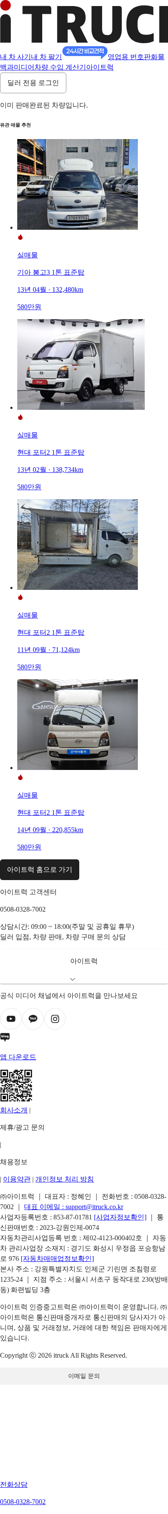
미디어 (24, 67)
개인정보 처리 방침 (64, 1179)
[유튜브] (11, 1027)
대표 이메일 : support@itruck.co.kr (73, 1206)
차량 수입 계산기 (60, 67)
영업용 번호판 (129, 56)
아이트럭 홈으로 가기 (39, 869)
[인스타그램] (55, 1027)
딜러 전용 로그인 (33, 82)
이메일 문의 (84, 1376)
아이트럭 (100, 67)
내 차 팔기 (46, 56)
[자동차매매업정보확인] (57, 1258)
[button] (84, 966)
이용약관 (17, 1179)
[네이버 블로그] (84, 1039)
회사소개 (14, 1110)
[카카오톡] (33, 1027)
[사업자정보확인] (120, 1217)
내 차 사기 (15, 56)
